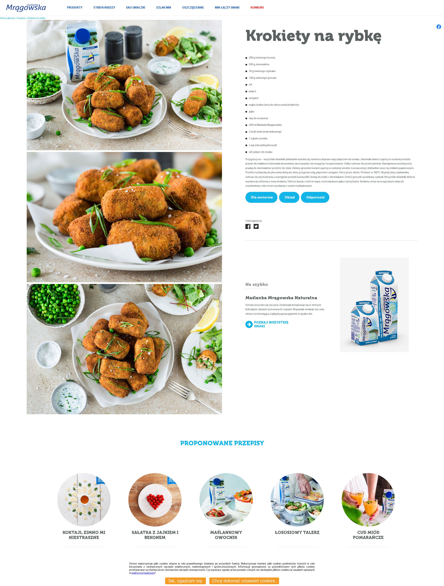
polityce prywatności (143, 573)
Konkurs (257, 7)
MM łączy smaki (227, 7)
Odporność (315, 197)
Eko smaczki (135, 7)
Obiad (290, 197)
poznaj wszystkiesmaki (271, 324)
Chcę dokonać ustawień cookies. (244, 580)
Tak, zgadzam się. (185, 580)
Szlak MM (163, 7)
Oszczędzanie (193, 7)
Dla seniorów (262, 197)
